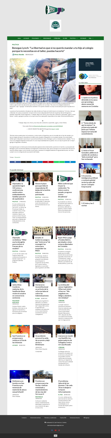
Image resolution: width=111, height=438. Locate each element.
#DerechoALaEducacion (40, 126)
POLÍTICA (73, 38)
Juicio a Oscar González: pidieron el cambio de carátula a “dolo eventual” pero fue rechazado (89, 154)
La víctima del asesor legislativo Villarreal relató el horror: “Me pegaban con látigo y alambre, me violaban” (65, 291)
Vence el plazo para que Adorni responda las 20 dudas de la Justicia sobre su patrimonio (42, 189)
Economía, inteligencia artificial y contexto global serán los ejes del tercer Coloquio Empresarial (89, 181)
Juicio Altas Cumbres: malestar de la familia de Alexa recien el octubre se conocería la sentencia (19, 291)
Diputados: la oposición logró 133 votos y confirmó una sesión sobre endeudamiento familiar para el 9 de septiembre (19, 191)
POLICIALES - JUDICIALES (16, 301)
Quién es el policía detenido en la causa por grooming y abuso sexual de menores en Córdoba (89, 102)
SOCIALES (83, 38)
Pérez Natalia (19, 54)
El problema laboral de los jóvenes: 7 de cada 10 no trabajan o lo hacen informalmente (65, 386)
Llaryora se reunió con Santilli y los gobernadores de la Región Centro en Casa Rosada (65, 340)
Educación (17, 157)
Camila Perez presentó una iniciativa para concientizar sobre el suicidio (18, 430)
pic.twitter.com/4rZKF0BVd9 (55, 126)
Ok (55, 435)
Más (90, 38)
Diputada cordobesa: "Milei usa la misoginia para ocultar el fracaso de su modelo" (19, 243)
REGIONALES (47, 38)
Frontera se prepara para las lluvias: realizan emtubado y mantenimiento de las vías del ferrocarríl (41, 387)
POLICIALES (35, 38)
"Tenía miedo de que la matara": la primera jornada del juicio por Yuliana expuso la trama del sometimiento (89, 128)
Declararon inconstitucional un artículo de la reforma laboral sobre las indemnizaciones (42, 290)
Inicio (19, 38)
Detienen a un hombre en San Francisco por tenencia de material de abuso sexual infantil (19, 386)
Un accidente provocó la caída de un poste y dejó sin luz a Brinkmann (42, 340)
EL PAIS (65, 38)
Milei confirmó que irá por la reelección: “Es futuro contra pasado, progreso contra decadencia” (65, 190)
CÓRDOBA (57, 38)
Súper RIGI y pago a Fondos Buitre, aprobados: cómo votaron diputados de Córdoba (65, 242)
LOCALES (26, 38)
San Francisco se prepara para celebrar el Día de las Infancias (19, 339)
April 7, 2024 (55, 129)
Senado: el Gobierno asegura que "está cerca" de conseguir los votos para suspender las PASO (42, 244)
